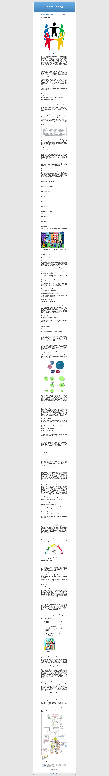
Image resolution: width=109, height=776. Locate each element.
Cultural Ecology (54, 6)
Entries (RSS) (51, 773)
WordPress (59, 772)
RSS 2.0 (63, 765)
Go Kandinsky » (64, 14)
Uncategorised (44, 765)
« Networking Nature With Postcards (47, 14)
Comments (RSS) (57, 773)
